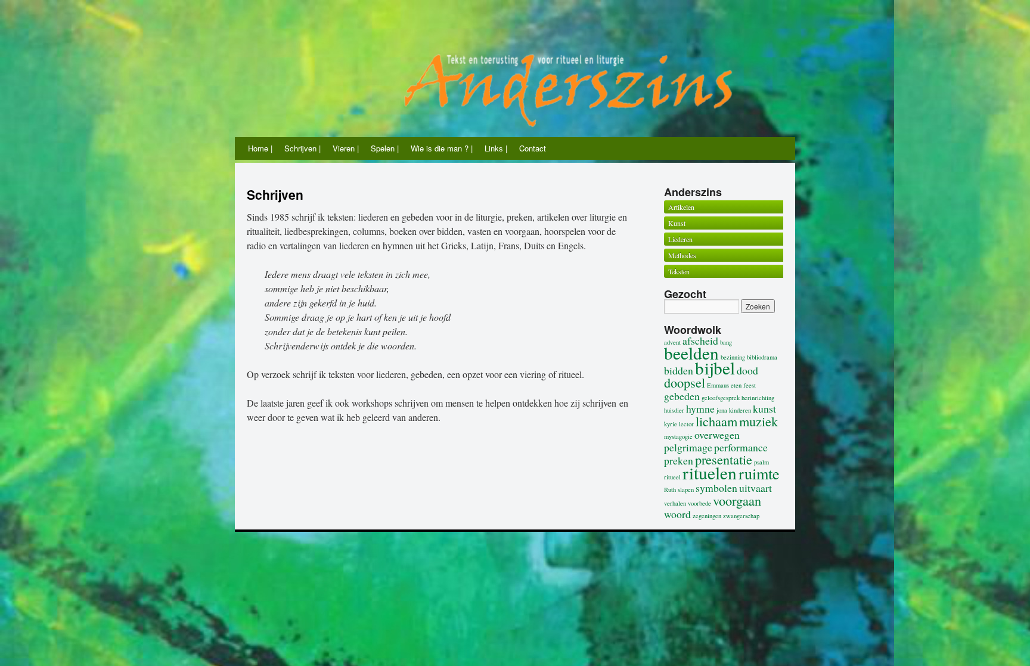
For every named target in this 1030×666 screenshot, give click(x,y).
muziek (758, 421)
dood (747, 370)
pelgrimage (688, 447)
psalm (761, 462)
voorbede (699, 503)
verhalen (675, 503)
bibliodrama (762, 357)
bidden (678, 370)
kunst (764, 408)
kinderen (740, 410)
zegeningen (707, 516)
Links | (496, 148)
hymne (700, 408)
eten (736, 385)
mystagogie (678, 436)
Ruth (670, 489)
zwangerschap (741, 516)
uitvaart (755, 488)
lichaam (716, 421)
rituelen (709, 472)
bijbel (715, 367)
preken (678, 460)
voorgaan (737, 500)
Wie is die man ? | (442, 148)
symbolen (716, 488)
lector (686, 424)
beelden (691, 352)
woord (677, 514)
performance (741, 447)
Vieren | (346, 148)
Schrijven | (302, 148)
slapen (686, 489)
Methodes (682, 255)
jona (721, 410)
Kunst (676, 223)
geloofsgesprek (721, 398)
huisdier (674, 410)
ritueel (672, 477)
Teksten (679, 271)
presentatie (723, 459)
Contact (532, 148)
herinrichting (758, 398)
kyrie (670, 424)
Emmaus (718, 385)
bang (726, 342)
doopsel (684, 382)
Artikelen (681, 207)
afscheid (700, 340)
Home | (260, 148)
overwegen (717, 435)
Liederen (680, 239)
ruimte (759, 473)
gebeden (682, 396)
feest (749, 385)
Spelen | (385, 148)
